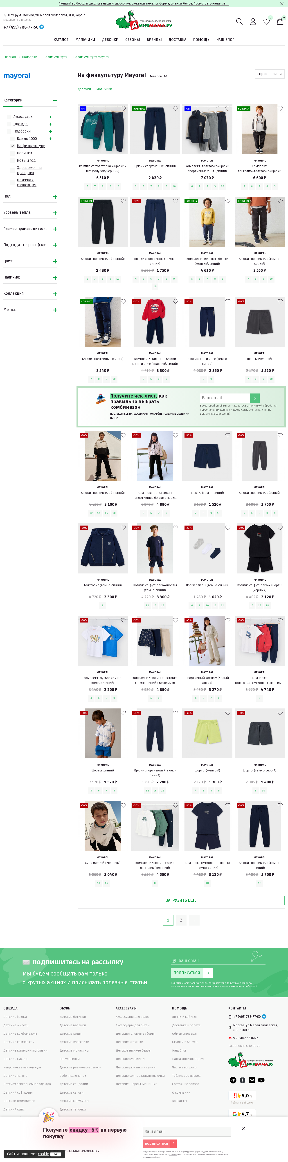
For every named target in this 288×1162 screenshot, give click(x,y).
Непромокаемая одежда (22, 1067)
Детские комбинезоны (20, 1034)
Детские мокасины (74, 1050)
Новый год (26, 160)
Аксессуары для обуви (133, 1025)
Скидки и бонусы (185, 1042)
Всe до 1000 (27, 139)
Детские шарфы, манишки (136, 1084)
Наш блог (225, 40)
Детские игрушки (129, 1042)
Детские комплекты (18, 1042)
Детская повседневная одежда (27, 1084)
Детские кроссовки (74, 1042)
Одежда (21, 124)
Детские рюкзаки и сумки (135, 1067)
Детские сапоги (71, 1093)
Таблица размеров (186, 1076)
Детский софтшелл (18, 1093)
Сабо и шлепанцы (73, 1076)
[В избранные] (123, 108)
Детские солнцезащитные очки (140, 1076)
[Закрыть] (282, 3)
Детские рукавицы (130, 1059)
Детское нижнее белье (133, 1050)
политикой (255, 405)
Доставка (177, 40)
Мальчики (85, 40)
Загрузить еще (181, 900)
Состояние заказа (185, 1084)
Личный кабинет (185, 1017)
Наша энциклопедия (188, 1059)
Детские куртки (15, 1059)
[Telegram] (41, 27)
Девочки (110, 40)
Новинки (24, 153)
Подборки (29, 57)
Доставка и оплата (186, 1025)
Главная (9, 57)
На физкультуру (55, 57)
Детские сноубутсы (74, 1101)
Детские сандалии (74, 1084)
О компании (181, 1093)
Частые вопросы (184, 1067)
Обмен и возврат (185, 1034)
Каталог (61, 40)
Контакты (179, 1101)
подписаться (156, 1144)
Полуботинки (70, 1059)
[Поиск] (239, 21)
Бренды (154, 40)
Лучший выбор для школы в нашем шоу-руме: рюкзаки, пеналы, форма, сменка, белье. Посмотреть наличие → (144, 3)
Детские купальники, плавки (25, 1050)
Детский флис (14, 1109)
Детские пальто (15, 1076)
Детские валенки (73, 1025)
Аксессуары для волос (132, 1017)
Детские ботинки (73, 1017)
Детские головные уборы (135, 1034)
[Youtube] (261, 1080)
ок (55, 1154)
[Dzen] (242, 1080)
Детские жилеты (16, 1025)
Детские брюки (15, 1017)
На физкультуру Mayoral (91, 57)
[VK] (252, 1080)
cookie (43, 1154)
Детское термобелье (19, 1101)
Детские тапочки (73, 1109)
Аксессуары (24, 117)
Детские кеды (70, 1034)
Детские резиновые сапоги (80, 1067)
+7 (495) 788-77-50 (20, 27)
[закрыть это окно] (243, 1128)
